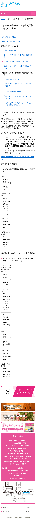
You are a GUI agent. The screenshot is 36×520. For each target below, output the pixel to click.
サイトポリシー (27, 507)
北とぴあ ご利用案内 (9, 37)
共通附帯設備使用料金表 (12, 92)
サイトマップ (27, 511)
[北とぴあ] (10, 4)
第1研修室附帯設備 (12, 79)
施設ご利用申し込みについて (12, 41)
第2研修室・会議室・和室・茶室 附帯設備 (18, 85)
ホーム (3, 19)
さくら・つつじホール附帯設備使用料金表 (18, 56)
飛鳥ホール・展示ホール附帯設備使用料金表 (18, 67)
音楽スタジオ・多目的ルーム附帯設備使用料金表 (18, 97)
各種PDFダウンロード (9, 507)
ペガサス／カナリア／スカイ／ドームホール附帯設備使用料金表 (18, 104)
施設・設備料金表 (10, 50)
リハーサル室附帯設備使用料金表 (16, 61)
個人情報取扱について (9, 511)
